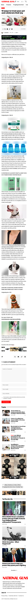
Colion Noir (6, 32)
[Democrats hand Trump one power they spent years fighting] (14, 555)
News (3, 8)
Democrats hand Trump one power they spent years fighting (14, 564)
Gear (14, 486)
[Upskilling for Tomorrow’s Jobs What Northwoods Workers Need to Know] (6, 447)
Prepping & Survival (7, 486)
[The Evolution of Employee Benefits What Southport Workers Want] (6, 413)
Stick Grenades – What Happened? (10, 543)
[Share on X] (5, 29)
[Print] (12, 29)
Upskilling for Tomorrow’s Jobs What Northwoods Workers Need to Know (17, 446)
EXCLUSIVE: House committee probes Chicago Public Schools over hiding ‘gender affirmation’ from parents (13, 519)
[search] (15, 1)
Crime (15, 484)
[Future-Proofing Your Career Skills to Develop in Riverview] (6, 421)
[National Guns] (7, 1)
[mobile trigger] (25, 1)
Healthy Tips (19, 486)
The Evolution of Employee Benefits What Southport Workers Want (18, 412)
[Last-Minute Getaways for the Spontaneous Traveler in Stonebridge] (6, 438)
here (13, 344)
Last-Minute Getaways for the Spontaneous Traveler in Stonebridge (18, 437)
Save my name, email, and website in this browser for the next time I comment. (14, 398)
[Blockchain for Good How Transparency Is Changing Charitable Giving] (6, 429)
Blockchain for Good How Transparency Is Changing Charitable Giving (18, 428)
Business (11, 484)
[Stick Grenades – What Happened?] (14, 533)
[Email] (7, 29)
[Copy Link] (10, 29)
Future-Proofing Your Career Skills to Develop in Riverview (18, 420)
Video (19, 484)
